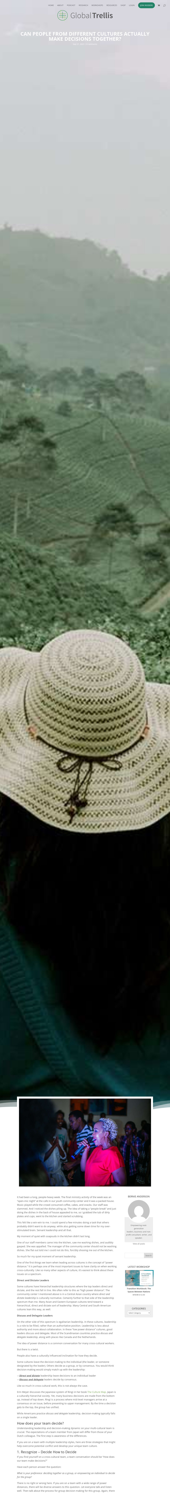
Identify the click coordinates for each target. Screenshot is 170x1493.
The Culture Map (96, 1392)
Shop (123, 5)
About (60, 5)
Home (51, 5)
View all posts (139, 1243)
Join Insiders (146, 5)
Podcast (71, 5)
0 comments (91, 44)
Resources (112, 5)
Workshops (97, 5)
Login (132, 5)
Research (83, 5)
